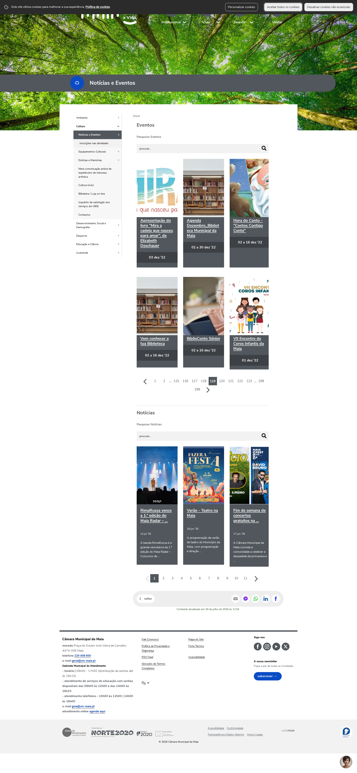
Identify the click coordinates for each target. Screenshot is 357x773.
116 (185, 381)
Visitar (277, 22)
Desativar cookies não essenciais (328, 7)
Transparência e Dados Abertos (226, 734)
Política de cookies (98, 7)
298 (261, 381)
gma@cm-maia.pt (83, 706)
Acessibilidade (216, 728)
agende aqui (97, 711)
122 (240, 381)
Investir (240, 22)
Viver (206, 22)
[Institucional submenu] (185, 15)
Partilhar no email (235, 599)
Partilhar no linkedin (266, 599)
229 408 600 (82, 656)
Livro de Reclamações (74, 732)
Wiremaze (288, 730)
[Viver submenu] (218, 15)
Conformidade (235, 728)
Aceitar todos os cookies (283, 7)
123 (249, 381)
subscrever (265, 676)
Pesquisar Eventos (149, 137)
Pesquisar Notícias (149, 424)
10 (236, 578)
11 (245, 578)
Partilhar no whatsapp (256, 599)
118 (203, 381)
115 (176, 381)
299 (197, 389)
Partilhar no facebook (276, 599)
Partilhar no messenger (246, 599)
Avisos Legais (255, 734)
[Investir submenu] (252, 15)
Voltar (148, 599)
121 (231, 381)
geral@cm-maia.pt (84, 661)
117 (194, 381)
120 (222, 381)
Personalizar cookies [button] (241, 7)
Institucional (171, 22)
